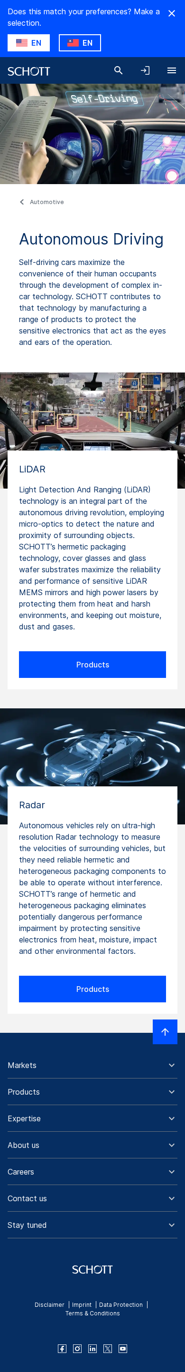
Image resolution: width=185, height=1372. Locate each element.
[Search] (118, 70)
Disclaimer (50, 1304)
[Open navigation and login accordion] (145, 70)
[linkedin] (92, 1348)
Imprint (82, 1304)
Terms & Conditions (92, 1313)
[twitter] (107, 1348)
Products (92, 664)
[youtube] (123, 1348)
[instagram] (77, 1348)
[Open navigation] (171, 70)
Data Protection (121, 1304)
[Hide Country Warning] (171, 13)
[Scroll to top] (165, 1031)
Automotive (47, 202)
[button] (92, 1065)
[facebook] (62, 1348)
